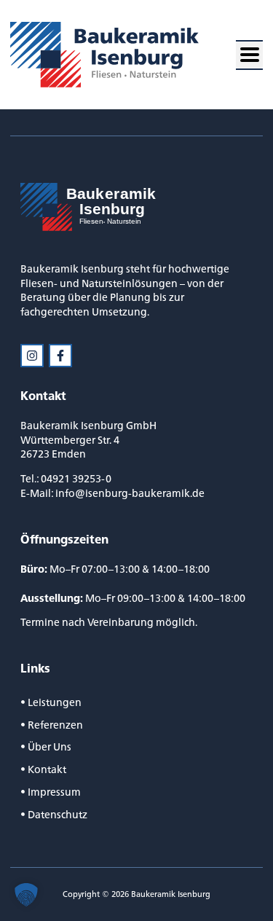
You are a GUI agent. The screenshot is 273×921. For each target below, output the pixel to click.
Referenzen (55, 725)
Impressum (54, 792)
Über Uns (49, 746)
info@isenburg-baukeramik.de (130, 493)
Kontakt (47, 769)
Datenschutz (57, 814)
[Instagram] (32, 355)
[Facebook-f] (60, 355)
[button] (249, 55)
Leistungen (55, 702)
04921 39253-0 (76, 478)
